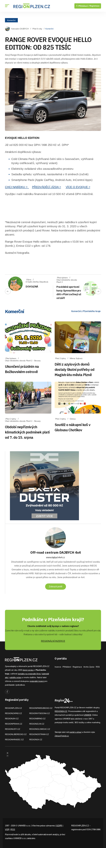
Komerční (11, 20)
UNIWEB (87, 715)
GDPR (59, 825)
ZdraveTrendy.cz (62, 736)
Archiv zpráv (88, 667)
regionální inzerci (37, 681)
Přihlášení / (83, 6)
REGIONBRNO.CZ (37, 718)
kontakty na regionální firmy (29, 674)
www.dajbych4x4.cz (55, 557)
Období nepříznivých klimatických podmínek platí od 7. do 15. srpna (27, 432)
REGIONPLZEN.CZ (13, 708)
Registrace (94, 6)
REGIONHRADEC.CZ (14, 739)
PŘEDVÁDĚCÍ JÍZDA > (46, 187)
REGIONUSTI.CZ (12, 729)
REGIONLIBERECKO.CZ (16, 734)
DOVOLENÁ (32, 286)
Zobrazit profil (55, 586)
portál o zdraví (76, 732)
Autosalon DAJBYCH (20, 29)
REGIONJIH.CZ (12, 718)
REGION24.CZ (35, 739)
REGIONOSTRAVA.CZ (39, 734)
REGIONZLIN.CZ (36, 724)
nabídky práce (15, 677)
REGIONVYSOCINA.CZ (39, 713)
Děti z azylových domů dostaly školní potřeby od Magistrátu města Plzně (74, 369)
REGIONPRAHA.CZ (13, 724)
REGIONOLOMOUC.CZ (39, 729)
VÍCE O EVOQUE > (78, 187)
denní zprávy (28, 670)
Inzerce (58, 667)
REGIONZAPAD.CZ (13, 713)
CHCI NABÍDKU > (17, 187)
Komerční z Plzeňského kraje (86, 311)
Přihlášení (67, 667)
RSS (98, 667)
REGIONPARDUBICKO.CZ (40, 708)
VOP (7, 829)
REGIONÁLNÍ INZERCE (53, 641)
